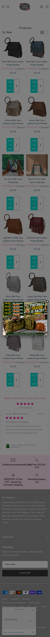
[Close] (47, 301)
